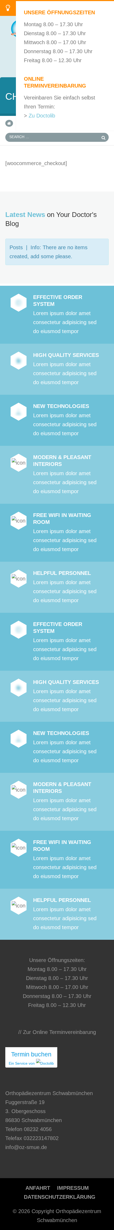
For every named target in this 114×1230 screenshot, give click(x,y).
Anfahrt (37, 1188)
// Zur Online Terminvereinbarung (57, 1032)
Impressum (73, 1188)
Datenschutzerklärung (59, 1197)
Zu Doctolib (42, 116)
